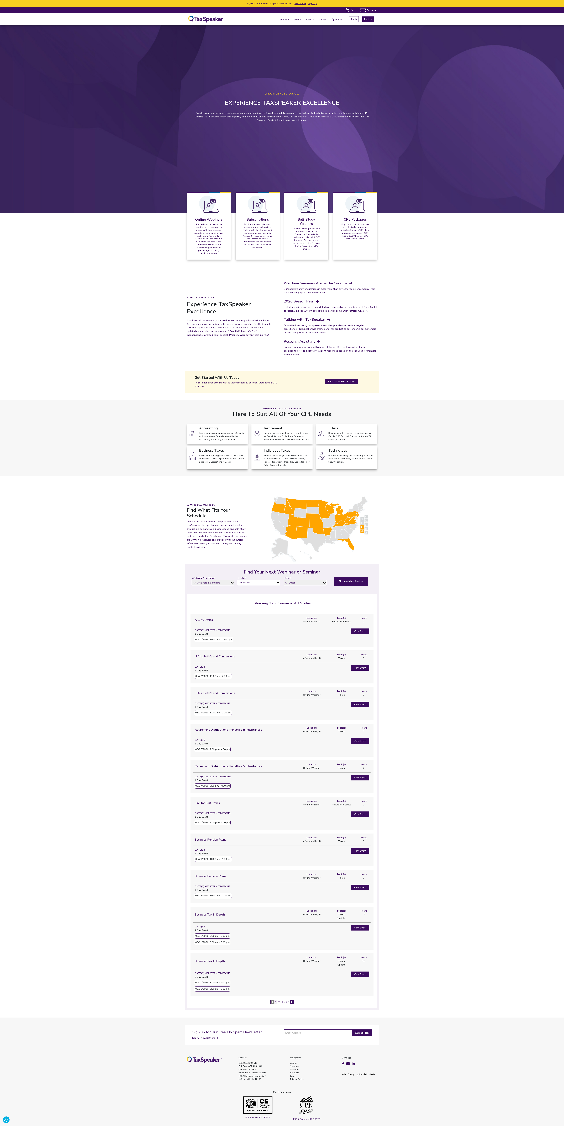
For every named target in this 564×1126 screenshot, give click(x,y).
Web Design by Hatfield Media (358, 1074)
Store (296, 19)
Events (283, 19)
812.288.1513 (250, 1062)
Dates (287, 578)
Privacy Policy (297, 1079)
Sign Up (312, 3)
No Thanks (300, 3)
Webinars (294, 1069)
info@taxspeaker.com (255, 1072)
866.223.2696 (250, 1069)
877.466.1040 (255, 1066)
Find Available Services (351, 581)
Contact (323, 19)
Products (294, 1072)
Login (354, 19)
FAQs (293, 1075)
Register (368, 19)
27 (287, 1002)
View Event (360, 631)
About (309, 19)
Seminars (294, 1066)
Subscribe (362, 1033)
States (242, 578)
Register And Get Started (341, 381)
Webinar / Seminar (203, 578)
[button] (6, 1119)
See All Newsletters (203, 1038)
